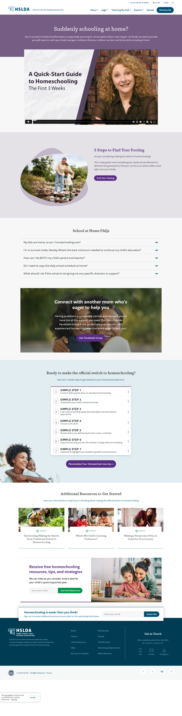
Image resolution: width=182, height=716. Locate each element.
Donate (150, 10)
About (73, 630)
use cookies (8, 695)
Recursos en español (79, 653)
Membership (165, 10)
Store (157, 3)
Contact (151, 654)
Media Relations (105, 653)
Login (166, 3)
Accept (32, 697)
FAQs (73, 648)
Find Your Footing (105, 178)
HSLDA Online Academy (139, 3)
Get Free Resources (70, 590)
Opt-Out (14, 699)
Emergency (164, 654)
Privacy (49, 673)
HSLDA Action (104, 642)
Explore (138, 10)
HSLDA (25, 673)
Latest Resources (78, 642)
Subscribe (152, 614)
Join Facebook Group (91, 337)
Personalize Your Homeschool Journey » (91, 464)
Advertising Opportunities (109, 648)
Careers (74, 636)
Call (140, 654)
